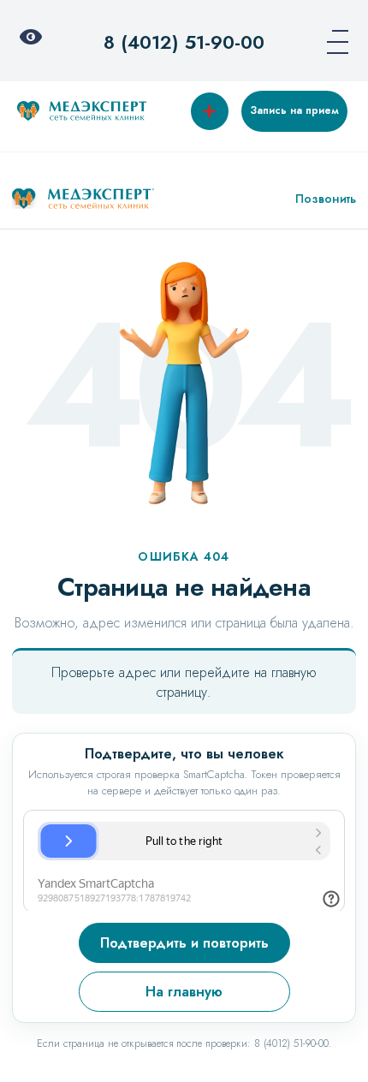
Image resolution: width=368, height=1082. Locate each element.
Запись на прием (294, 110)
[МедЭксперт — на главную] (83, 198)
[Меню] (332, 42)
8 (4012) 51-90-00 (184, 42)
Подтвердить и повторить (184, 943)
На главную (184, 992)
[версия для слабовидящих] (36, 42)
